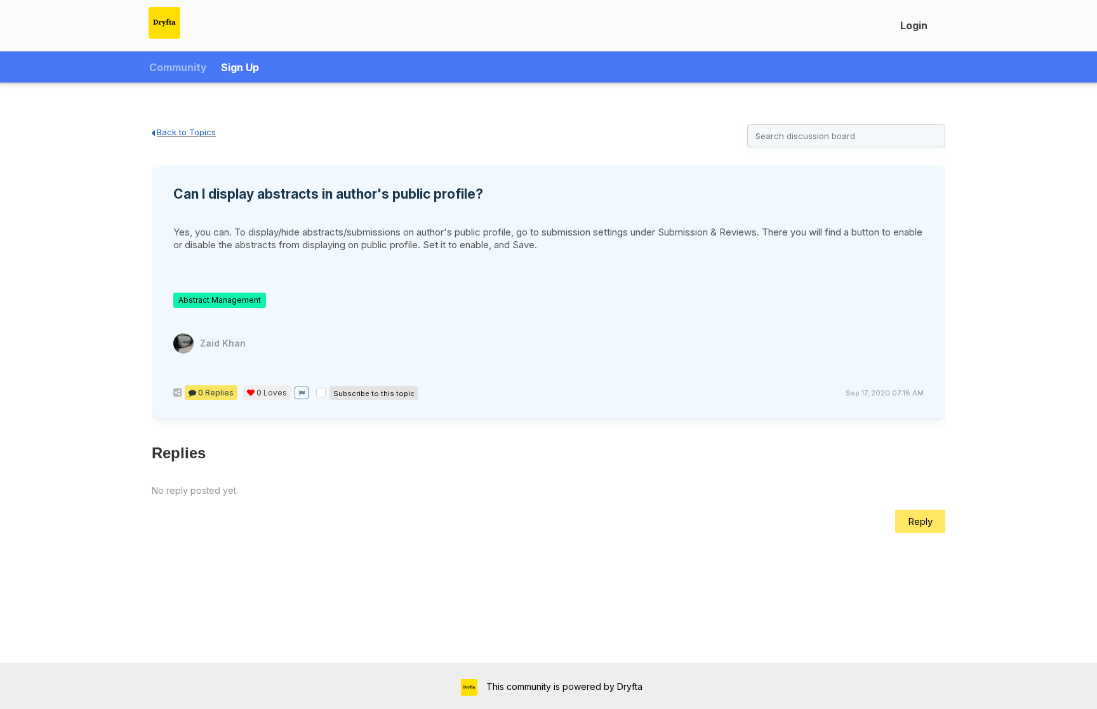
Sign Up (240, 67)
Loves (271, 392)
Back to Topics (186, 132)
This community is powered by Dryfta (563, 686)
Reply (920, 521)
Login (913, 25)
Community (178, 67)
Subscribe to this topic (374, 393)
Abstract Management (219, 300)
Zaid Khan (223, 343)
